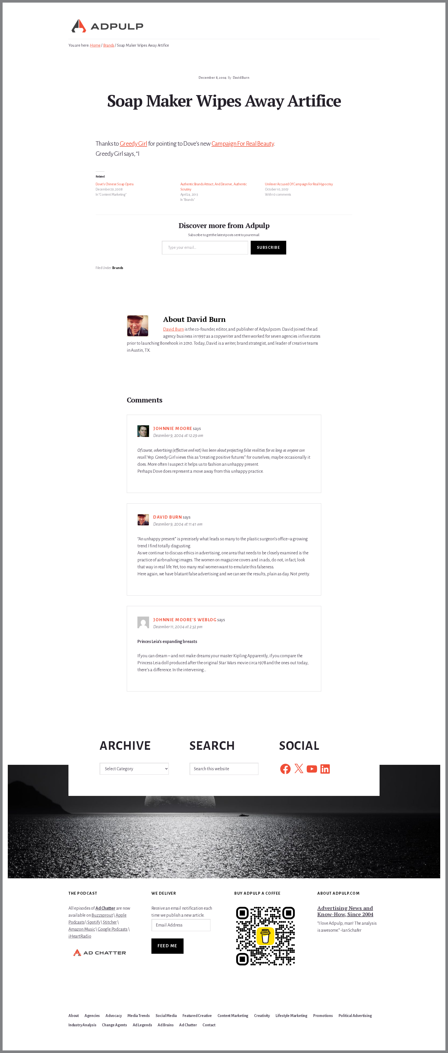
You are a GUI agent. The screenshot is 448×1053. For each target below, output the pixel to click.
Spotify (93, 922)
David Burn (173, 329)
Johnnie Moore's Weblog (184, 620)
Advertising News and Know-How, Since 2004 (345, 911)
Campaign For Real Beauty (243, 143)
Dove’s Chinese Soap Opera (115, 184)
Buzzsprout (102, 915)
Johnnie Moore (172, 428)
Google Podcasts (113, 929)
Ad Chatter (105, 908)
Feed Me (167, 946)
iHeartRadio (79, 936)
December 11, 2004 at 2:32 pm (177, 627)
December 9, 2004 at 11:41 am (177, 524)
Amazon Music (81, 929)
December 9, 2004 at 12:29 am (178, 435)
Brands (117, 268)
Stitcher (110, 922)
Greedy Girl (133, 143)
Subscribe (268, 247)
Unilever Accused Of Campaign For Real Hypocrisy (299, 184)
